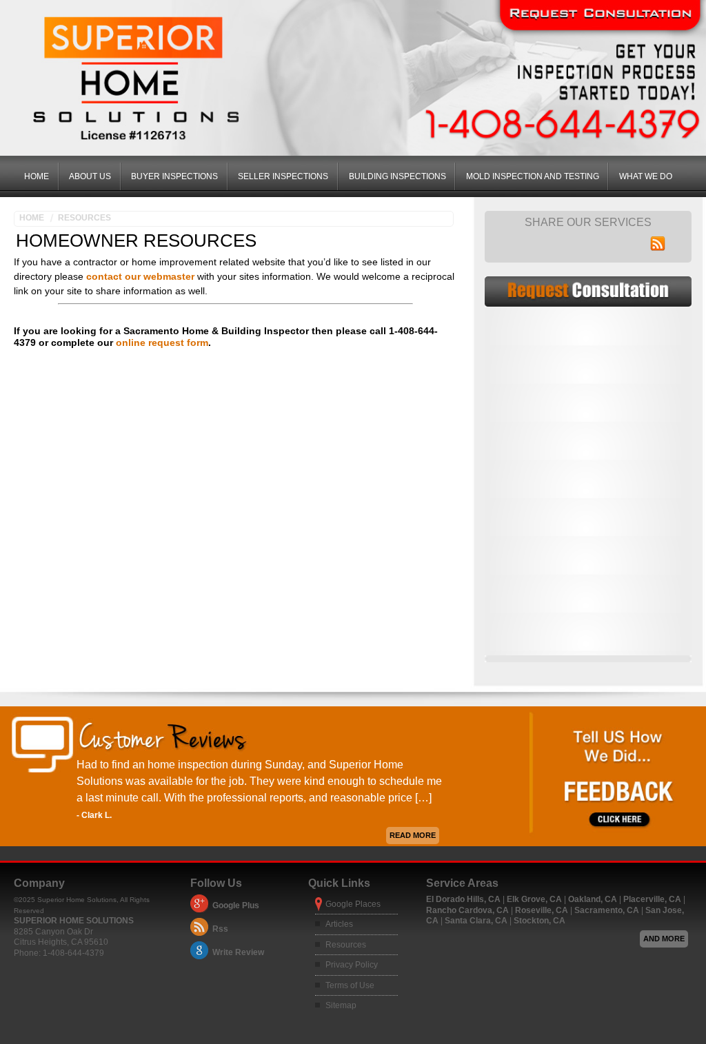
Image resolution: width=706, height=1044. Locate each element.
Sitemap (340, 1005)
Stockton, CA (539, 920)
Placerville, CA (653, 899)
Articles (339, 924)
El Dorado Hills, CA (464, 899)
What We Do (645, 176)
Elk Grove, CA (535, 899)
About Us (90, 176)
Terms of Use (349, 985)
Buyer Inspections (174, 176)
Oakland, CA (593, 899)
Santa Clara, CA (477, 920)
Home (36, 176)
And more (664, 938)
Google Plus (235, 905)
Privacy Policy (351, 965)
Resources (84, 218)
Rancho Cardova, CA (468, 910)
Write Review (238, 952)
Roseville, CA (542, 910)
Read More (413, 835)
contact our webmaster (140, 276)
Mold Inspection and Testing (532, 176)
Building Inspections (397, 176)
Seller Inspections (283, 176)
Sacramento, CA (607, 910)
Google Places (353, 904)
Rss (220, 929)
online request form (162, 342)
